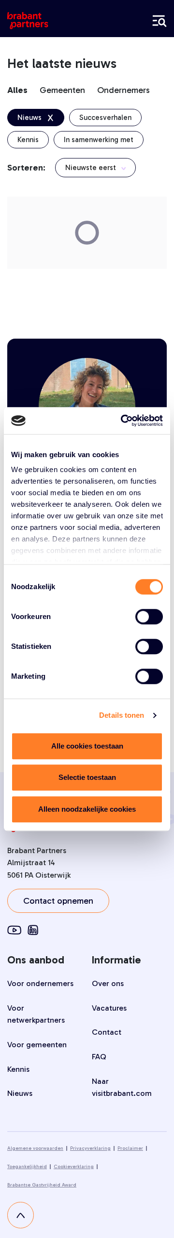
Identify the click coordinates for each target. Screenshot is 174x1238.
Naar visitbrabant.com (122, 1087)
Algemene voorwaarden (35, 1148)
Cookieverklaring (74, 1167)
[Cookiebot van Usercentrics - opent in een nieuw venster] (123, 420)
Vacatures (109, 1008)
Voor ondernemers (40, 983)
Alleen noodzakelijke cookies (87, 809)
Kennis (18, 1069)
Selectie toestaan (87, 777)
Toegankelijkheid (27, 1167)
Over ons (108, 983)
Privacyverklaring (90, 1148)
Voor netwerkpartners (36, 1014)
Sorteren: (26, 167)
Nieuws (19, 1093)
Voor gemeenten (37, 1044)
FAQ (99, 1056)
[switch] (149, 616)
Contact (106, 1032)
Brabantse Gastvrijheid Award (41, 1185)
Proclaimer (130, 1148)
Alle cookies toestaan (87, 746)
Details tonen (121, 715)
